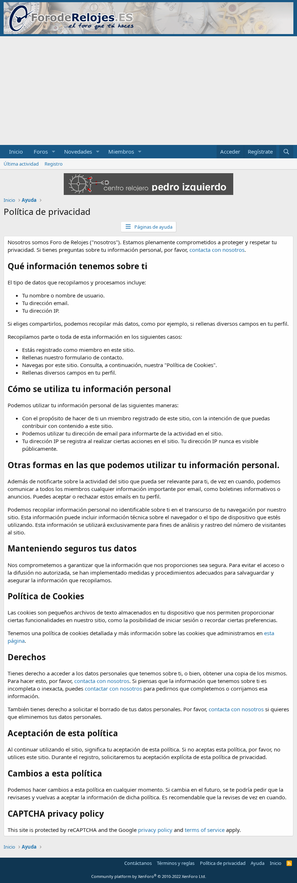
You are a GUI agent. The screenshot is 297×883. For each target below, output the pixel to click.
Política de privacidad (223, 863)
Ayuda (257, 863)
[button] (54, 151)
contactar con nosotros (113, 688)
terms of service (205, 829)
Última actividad (21, 164)
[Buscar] (286, 151)
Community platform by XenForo (148, 876)
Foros (41, 151)
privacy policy (155, 829)
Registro (54, 164)
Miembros (121, 151)
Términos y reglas (175, 863)
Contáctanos (138, 863)
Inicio (16, 151)
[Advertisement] (148, 90)
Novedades (78, 151)
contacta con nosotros (216, 249)
